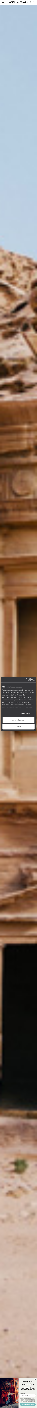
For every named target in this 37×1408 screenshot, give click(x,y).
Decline (18, 726)
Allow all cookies (18, 720)
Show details (26, 713)
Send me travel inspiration (28, 1404)
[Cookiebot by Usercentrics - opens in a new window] (26, 679)
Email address (22, 1393)
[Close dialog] (35, 1379)
